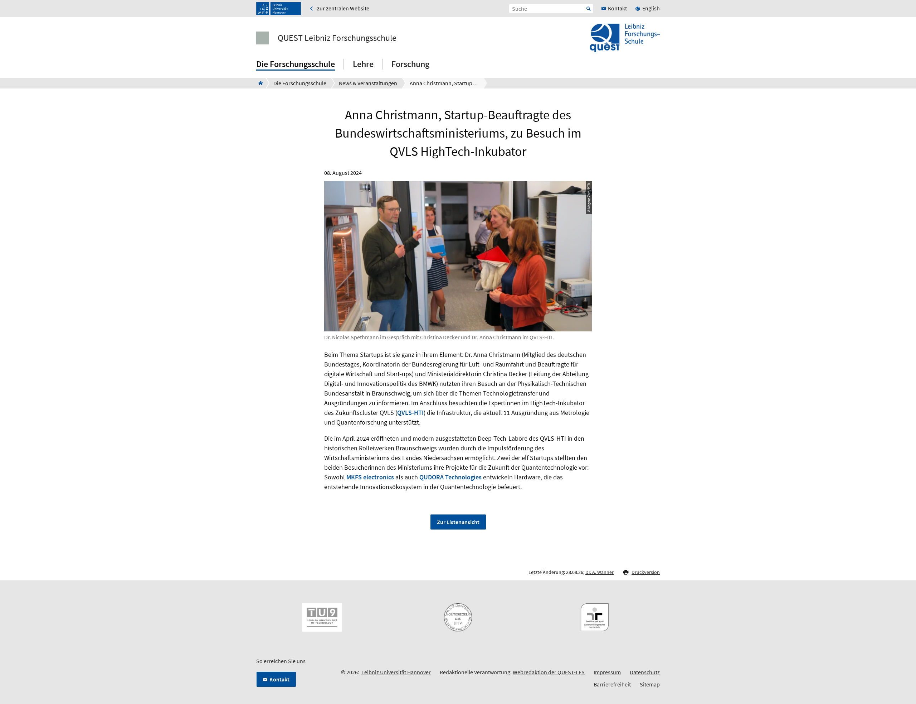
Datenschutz (645, 672)
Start (588, 8)
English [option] (651, 8)
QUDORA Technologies (450, 477)
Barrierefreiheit (612, 684)
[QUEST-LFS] (258, 83)
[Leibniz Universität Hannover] (278, 8)
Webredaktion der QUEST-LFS (549, 672)
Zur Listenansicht (458, 522)
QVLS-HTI (410, 412)
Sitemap (650, 684)
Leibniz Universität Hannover (396, 672)
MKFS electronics (370, 477)
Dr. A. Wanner (599, 572)
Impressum (607, 672)
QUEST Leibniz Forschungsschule (337, 38)
